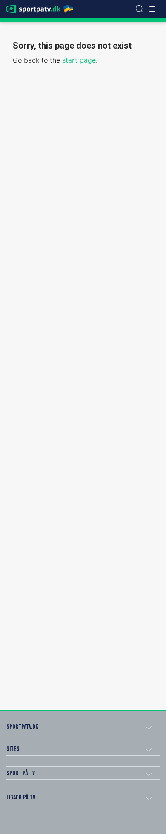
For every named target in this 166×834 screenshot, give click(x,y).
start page (79, 60)
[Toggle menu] (152, 9)
